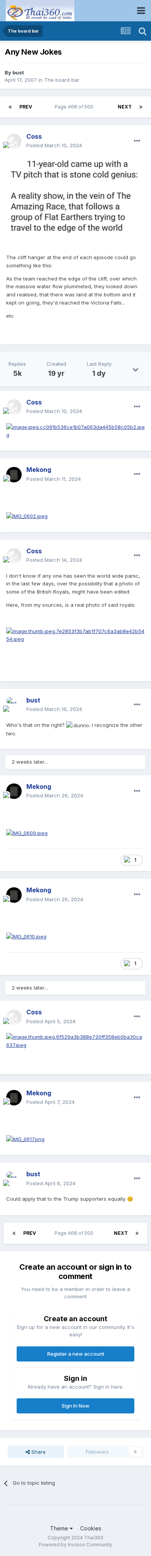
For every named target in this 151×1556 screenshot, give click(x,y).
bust (18, 72)
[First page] (10, 107)
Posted (54, 145)
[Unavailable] (75, 635)
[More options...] (137, 141)
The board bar (61, 80)
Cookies (90, 1528)
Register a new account (75, 1354)
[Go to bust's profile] (14, 705)
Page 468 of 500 (75, 107)
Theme (60, 1528)
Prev (25, 107)
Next (125, 107)
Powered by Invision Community (75, 1544)
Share (38, 1452)
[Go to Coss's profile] (14, 141)
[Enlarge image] (75, 196)
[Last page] (141, 107)
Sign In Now (75, 1406)
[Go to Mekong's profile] (14, 474)
